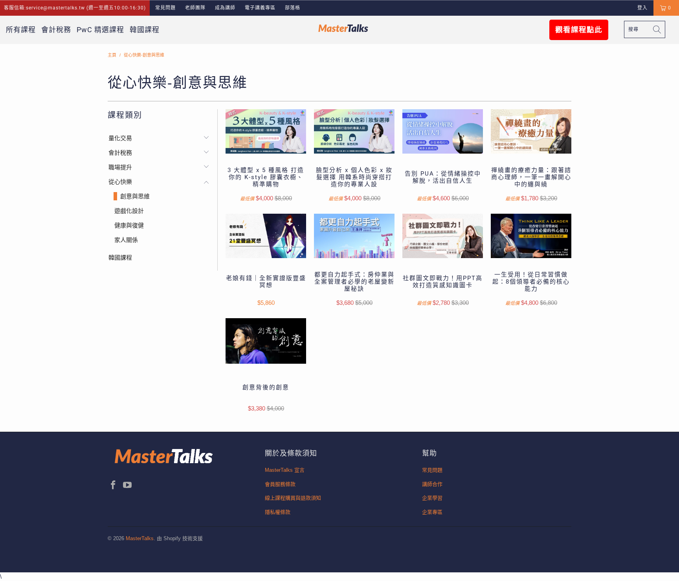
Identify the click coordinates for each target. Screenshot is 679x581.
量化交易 (120, 138)
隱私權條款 (277, 512)
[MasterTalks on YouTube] (128, 485)
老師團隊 (195, 8)
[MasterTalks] (343, 28)
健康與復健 (129, 225)
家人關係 (126, 239)
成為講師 (225, 8)
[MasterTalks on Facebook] (113, 485)
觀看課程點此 (578, 30)
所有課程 (21, 30)
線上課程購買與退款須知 (293, 498)
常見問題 (165, 8)
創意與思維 (135, 196)
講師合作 (432, 484)
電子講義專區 (260, 8)
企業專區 (432, 512)
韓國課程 (145, 30)
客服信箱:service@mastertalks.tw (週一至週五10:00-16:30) (75, 8)
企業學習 (432, 498)
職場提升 (120, 167)
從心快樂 (120, 181)
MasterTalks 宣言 (285, 470)
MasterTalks (140, 538)
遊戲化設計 (129, 210)
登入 (642, 8)
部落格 (292, 8)
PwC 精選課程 (100, 30)
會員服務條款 (280, 484)
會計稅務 (56, 30)
